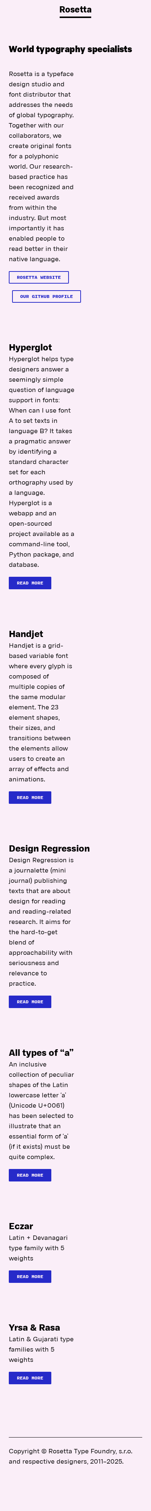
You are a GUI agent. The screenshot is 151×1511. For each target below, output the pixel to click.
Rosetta (75, 10)
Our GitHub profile (46, 296)
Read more (30, 583)
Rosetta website (39, 277)
